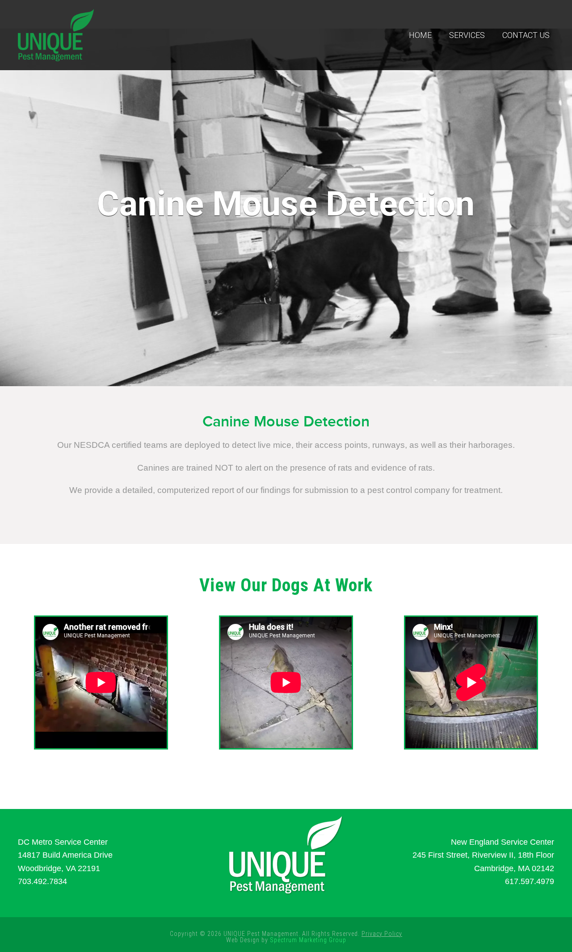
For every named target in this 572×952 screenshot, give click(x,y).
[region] (286, 207)
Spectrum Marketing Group (308, 940)
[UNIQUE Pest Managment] (56, 34)
